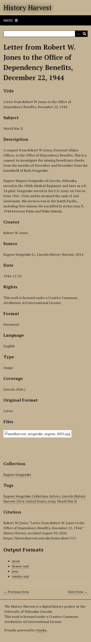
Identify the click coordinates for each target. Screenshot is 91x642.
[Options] (78, 34)
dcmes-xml (20, 566)
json (15, 571)
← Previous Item (16, 591)
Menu (8, 20)
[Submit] (84, 34)
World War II (67, 501)
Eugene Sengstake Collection (25, 496)
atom (16, 561)
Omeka (41, 630)
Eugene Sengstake (17, 474)
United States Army (40, 501)
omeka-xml (20, 576)
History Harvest (27, 7)
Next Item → (78, 591)
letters (55, 496)
